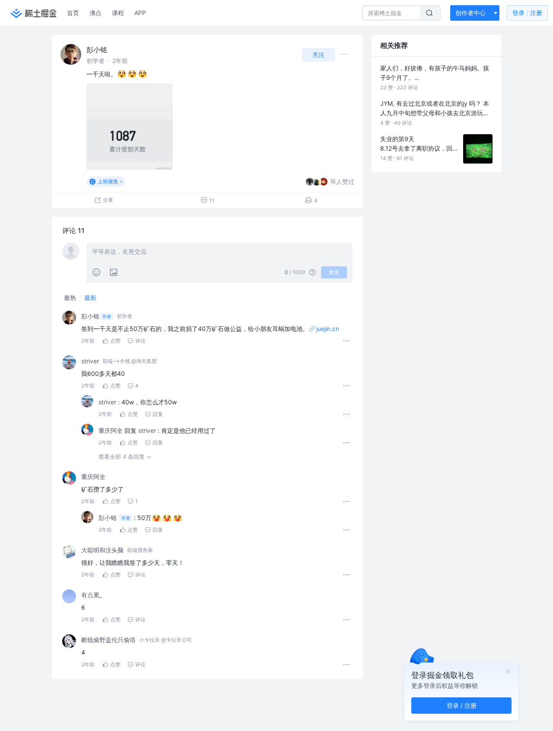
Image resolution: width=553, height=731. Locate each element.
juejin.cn (327, 328)
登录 (527, 12)
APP (140, 12)
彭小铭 (96, 49)
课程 (118, 12)
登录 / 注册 (462, 705)
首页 (73, 12)
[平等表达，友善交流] (219, 252)
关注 (318, 54)
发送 (334, 272)
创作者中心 (470, 12)
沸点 (95, 12)
